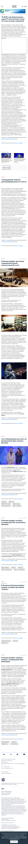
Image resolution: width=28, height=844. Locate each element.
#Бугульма (11, 501)
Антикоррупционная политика (7, 822)
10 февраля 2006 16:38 (22, 14)
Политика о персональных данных (8, 820)
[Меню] (25, 6)
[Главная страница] (14, 6)
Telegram (20, 143)
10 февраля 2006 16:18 (23, 177)
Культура (2, 258)
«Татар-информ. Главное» (7, 139)
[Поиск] (2, 6)
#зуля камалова (5, 741)
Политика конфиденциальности (7, 830)
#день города (16, 503)
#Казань (13, 567)
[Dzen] (17, 754)
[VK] (3, 754)
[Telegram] (10, 754)
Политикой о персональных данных (13, 837)
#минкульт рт (5, 642)
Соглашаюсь (14, 841)
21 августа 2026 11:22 (23, 436)
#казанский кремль (6, 640)
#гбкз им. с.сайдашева (19, 569)
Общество (3, 14)
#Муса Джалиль (5, 567)
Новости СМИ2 (6, 167)
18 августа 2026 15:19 (23, 518)
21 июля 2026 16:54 (23, 655)
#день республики (6, 505)
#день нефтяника (17, 505)
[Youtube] (24, 754)
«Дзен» (15, 143)
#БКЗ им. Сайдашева (6, 569)
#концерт (4, 501)
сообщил (14, 470)
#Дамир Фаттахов (6, 503)
